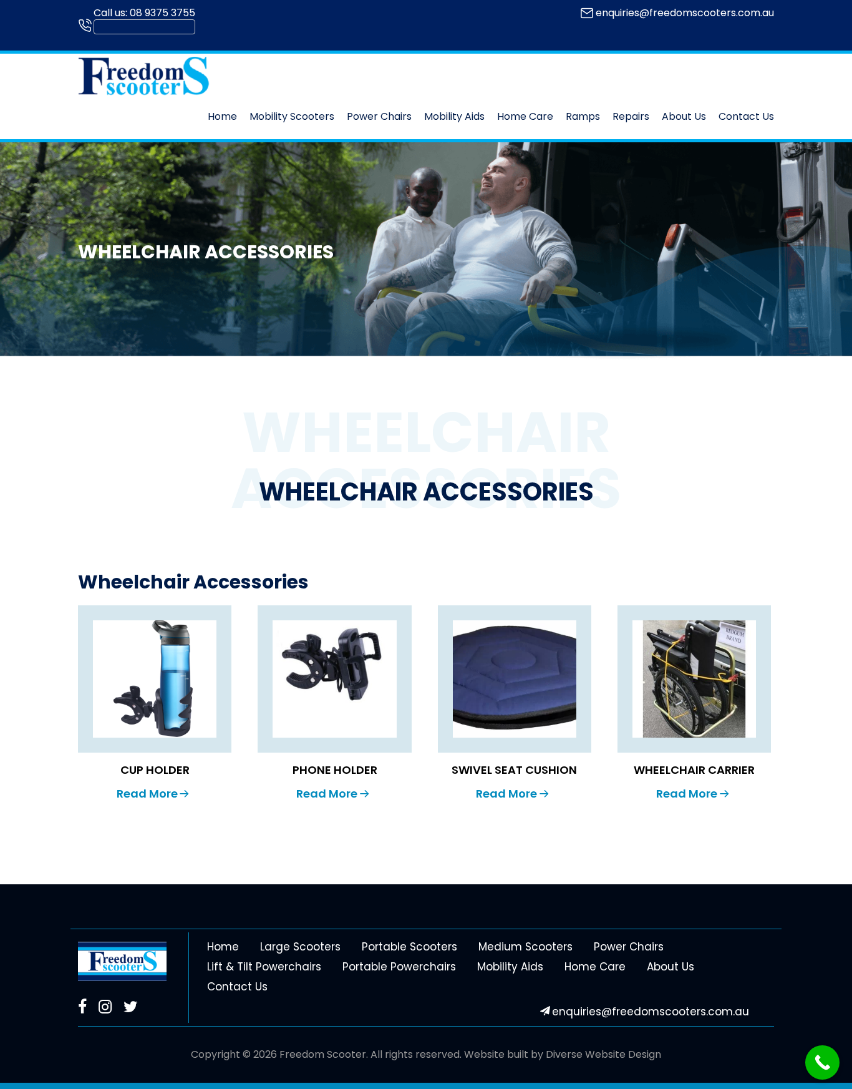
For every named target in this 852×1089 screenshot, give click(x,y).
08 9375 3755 (162, 13)
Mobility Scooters (291, 116)
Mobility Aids (454, 116)
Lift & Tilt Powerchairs (264, 967)
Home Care (525, 116)
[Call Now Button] (822, 1062)
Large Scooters (300, 947)
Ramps (583, 116)
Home (222, 116)
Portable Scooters (409, 947)
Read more (147, 793)
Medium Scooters (525, 947)
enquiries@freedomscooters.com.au (685, 13)
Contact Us (746, 116)
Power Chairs (379, 116)
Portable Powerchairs (399, 967)
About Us (684, 116)
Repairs (630, 116)
